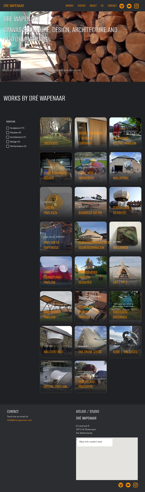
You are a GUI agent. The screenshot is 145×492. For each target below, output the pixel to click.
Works (69, 5)
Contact (112, 5)
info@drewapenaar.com (19, 420)
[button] (20, 128)
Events (82, 5)
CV (102, 5)
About (93, 5)
